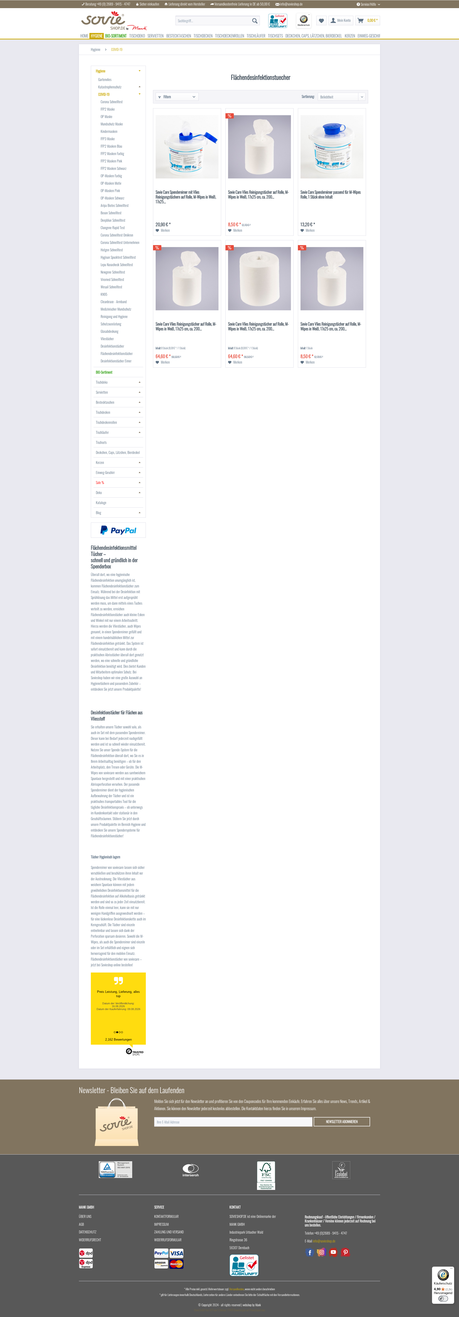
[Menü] (451, 1269)
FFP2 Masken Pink (111, 160)
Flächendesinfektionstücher (117, 353)
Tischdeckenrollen (106, 422)
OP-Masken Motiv (111, 183)
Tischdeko (102, 382)
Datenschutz (87, 1231)
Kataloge (101, 502)
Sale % (100, 482)
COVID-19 (103, 94)
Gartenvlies (104, 79)
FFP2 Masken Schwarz (113, 168)
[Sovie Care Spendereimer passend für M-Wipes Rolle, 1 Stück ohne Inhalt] (332, 147)
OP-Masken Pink (110, 190)
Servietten (102, 392)
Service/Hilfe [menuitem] (368, 4)
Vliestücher (107, 338)
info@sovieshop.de (291, 4)
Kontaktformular (166, 1216)
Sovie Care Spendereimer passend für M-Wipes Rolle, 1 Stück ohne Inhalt (331, 195)
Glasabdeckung (109, 331)
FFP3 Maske (108, 138)
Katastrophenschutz (109, 86)
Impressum (161, 1224)
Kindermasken (109, 131)
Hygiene (100, 70)
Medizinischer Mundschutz (116, 309)
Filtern (167, 96)
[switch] (443, 1298)
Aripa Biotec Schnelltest (115, 205)
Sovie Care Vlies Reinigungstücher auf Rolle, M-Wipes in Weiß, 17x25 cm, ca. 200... (258, 195)
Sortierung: (308, 96)
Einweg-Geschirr (105, 472)
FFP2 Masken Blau (111, 146)
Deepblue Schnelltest (113, 220)
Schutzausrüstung (111, 323)
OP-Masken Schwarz (112, 197)
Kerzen (100, 462)
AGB (81, 1224)
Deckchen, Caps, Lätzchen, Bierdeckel (118, 452)
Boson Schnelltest (111, 212)
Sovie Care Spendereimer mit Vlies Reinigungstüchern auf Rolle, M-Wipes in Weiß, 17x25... (186, 197)
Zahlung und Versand (169, 1231)
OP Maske (106, 116)
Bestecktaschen (105, 402)
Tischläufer (102, 432)
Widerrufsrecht (90, 1239)
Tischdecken (103, 412)
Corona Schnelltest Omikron (117, 234)
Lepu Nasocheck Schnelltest (117, 264)
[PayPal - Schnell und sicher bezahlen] (118, 530)
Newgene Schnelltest (113, 271)
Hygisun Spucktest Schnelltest (118, 257)
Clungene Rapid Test (113, 227)
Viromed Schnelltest (112, 279)
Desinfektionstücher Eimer (116, 360)
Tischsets (101, 442)
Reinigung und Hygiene (114, 316)
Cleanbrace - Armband (114, 301)
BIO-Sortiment (104, 372)
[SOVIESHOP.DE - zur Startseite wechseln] (114, 20)
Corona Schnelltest (112, 101)
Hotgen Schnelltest (112, 249)
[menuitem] (217, 18)
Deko (99, 492)
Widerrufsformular (167, 1239)
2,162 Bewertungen (118, 1039)
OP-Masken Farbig (111, 175)
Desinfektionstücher (112, 346)
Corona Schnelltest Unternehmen (120, 242)
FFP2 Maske (108, 109)
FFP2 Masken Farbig (112, 153)
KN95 (104, 294)
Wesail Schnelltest (111, 286)
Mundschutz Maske (112, 123)
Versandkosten (236, 1289)
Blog (98, 512)
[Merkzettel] (321, 20)
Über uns (85, 1216)
